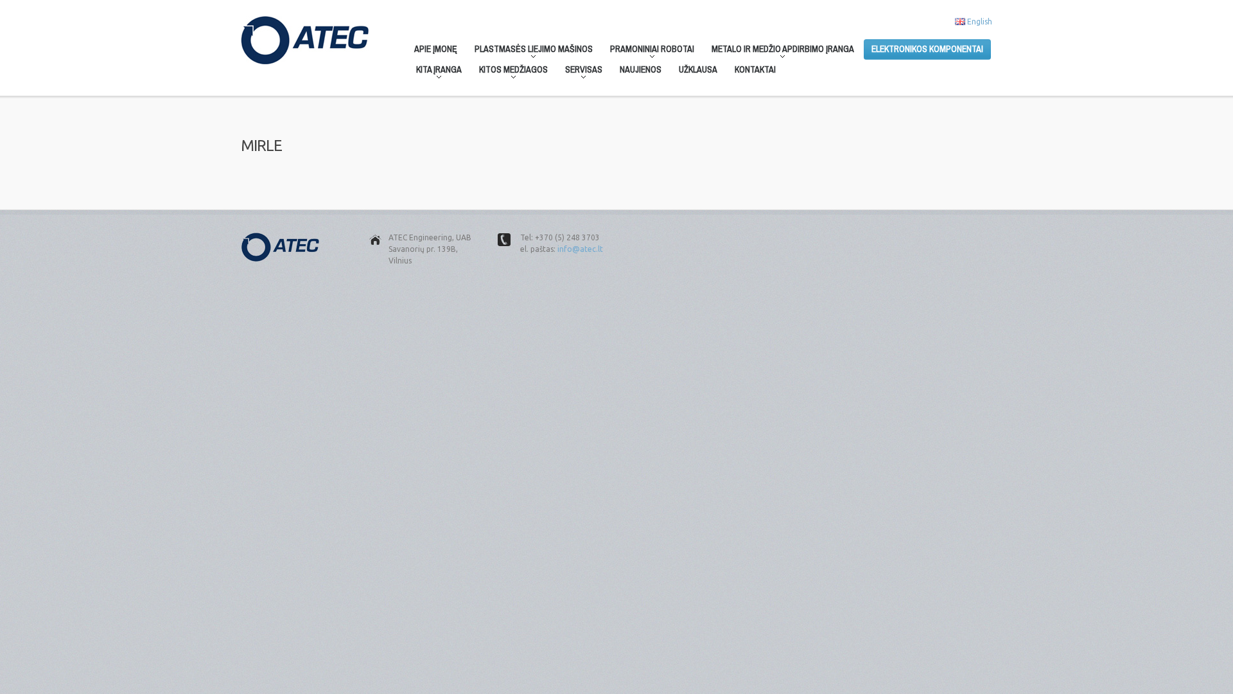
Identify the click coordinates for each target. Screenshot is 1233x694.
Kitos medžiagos (509, 72)
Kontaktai (755, 69)
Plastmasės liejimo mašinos (530, 51)
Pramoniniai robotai (648, 51)
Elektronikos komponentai (927, 49)
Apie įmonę (435, 49)
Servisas (579, 72)
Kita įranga (435, 72)
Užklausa (698, 69)
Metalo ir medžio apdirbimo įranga (779, 51)
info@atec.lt (580, 249)
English (979, 21)
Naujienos (640, 69)
